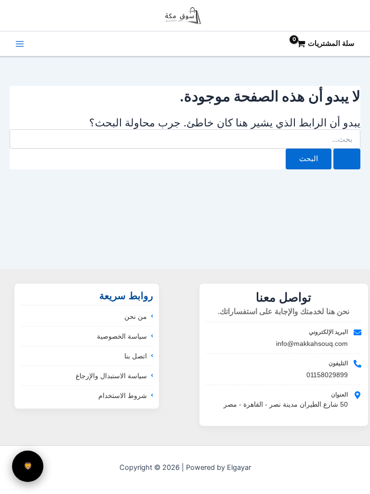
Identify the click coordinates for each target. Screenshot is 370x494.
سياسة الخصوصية (122, 336)
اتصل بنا (135, 356)
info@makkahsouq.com (312, 343)
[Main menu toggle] (20, 44)
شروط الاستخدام (122, 395)
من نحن (135, 316)
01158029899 (327, 375)
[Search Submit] (346, 159)
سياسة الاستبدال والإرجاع (111, 376)
